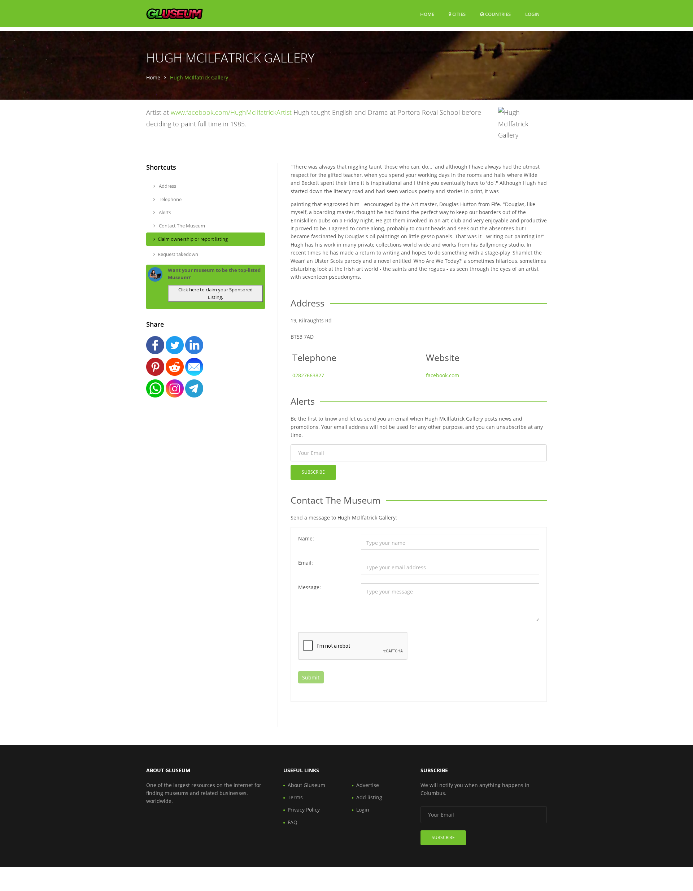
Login (532, 13)
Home (427, 14)
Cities (458, 14)
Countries (497, 13)
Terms (295, 797)
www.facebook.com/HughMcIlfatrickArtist (231, 112)
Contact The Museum (181, 225)
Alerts (164, 212)
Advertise (367, 785)
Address (167, 186)
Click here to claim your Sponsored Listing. (215, 293)
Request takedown (178, 254)
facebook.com (442, 375)
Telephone (170, 199)
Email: (305, 562)
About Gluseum (306, 785)
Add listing (369, 797)
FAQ (292, 822)
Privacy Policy (304, 809)
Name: (306, 538)
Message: (309, 587)
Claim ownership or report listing (193, 239)
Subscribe (313, 472)
